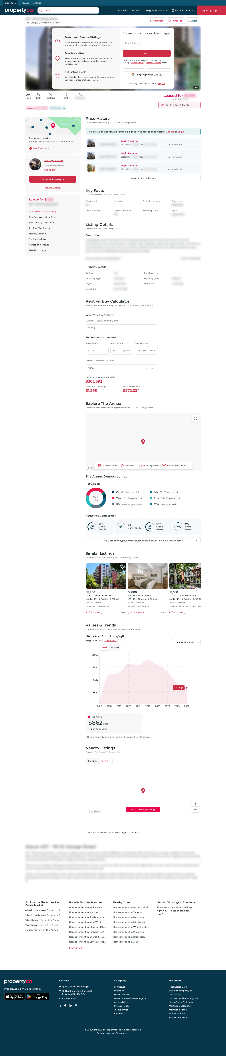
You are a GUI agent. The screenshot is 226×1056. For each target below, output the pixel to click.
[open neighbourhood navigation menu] (167, 10)
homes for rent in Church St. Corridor (90, 936)
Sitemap (118, 1013)
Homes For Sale (177, 1013)
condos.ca (24, 3)
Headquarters (121, 994)
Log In (204, 10)
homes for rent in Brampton (129, 936)
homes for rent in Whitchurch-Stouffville (136, 927)
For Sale (122, 10)
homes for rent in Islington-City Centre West (94, 927)
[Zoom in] (195, 804)
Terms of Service (153, 62)
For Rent (136, 10)
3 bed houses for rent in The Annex (45, 920)
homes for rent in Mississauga (129, 922)
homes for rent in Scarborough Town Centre (94, 917)
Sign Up (217, 10)
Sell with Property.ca (52, 179)
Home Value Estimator (181, 1002)
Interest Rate (92, 343)
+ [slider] (195, 651)
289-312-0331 (50, 170)
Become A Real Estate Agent (130, 998)
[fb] (66, 1005)
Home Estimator (184, 10)
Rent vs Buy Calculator (41, 222)
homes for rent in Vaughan (128, 912)
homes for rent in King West (85, 922)
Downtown (44, 23)
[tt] (61, 1005)
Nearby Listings (37, 250)
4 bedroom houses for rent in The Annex (48, 910)
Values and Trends (39, 244)
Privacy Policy (137, 62)
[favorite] (122, 567)
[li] (71, 1005)
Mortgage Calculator (180, 1005)
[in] (76, 1005)
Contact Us (175, 994)
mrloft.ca (37, 3)
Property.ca (10, 988)
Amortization (116, 343)
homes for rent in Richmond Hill (131, 907)
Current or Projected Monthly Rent (102, 321)
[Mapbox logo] (93, 468)
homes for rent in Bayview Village (88, 941)
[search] (68, 10)
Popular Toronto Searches (85, 902)
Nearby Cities (121, 902)
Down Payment (142, 343)
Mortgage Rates (178, 1009)
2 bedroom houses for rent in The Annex (48, 915)
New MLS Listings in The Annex (176, 902)
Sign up (170, 131)
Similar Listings (37, 239)
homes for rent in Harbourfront (86, 932)
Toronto (56, 23)
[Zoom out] (195, 809)
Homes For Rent (178, 1017)
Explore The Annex (39, 228)
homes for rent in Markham (128, 917)
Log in (161, 83)
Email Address (131, 42)
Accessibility (121, 1002)
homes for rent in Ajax (125, 941)
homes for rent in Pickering (128, 932)
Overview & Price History (43, 211)
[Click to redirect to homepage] (19, 10)
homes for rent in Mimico (83, 912)
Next (146, 53)
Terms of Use (121, 1009)
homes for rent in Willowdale (85, 907)
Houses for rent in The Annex (41, 930)
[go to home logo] (18, 981)
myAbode (27, 988)
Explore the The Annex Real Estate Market (42, 904)
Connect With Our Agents (183, 998)
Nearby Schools (37, 233)
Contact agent (53, 187)
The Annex (31, 23)
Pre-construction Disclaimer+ (113, 1033)
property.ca (10, 3)
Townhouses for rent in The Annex (44, 925)
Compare (158, 20)
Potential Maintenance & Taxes (100, 361)
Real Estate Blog (178, 987)
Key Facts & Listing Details (43, 217)
